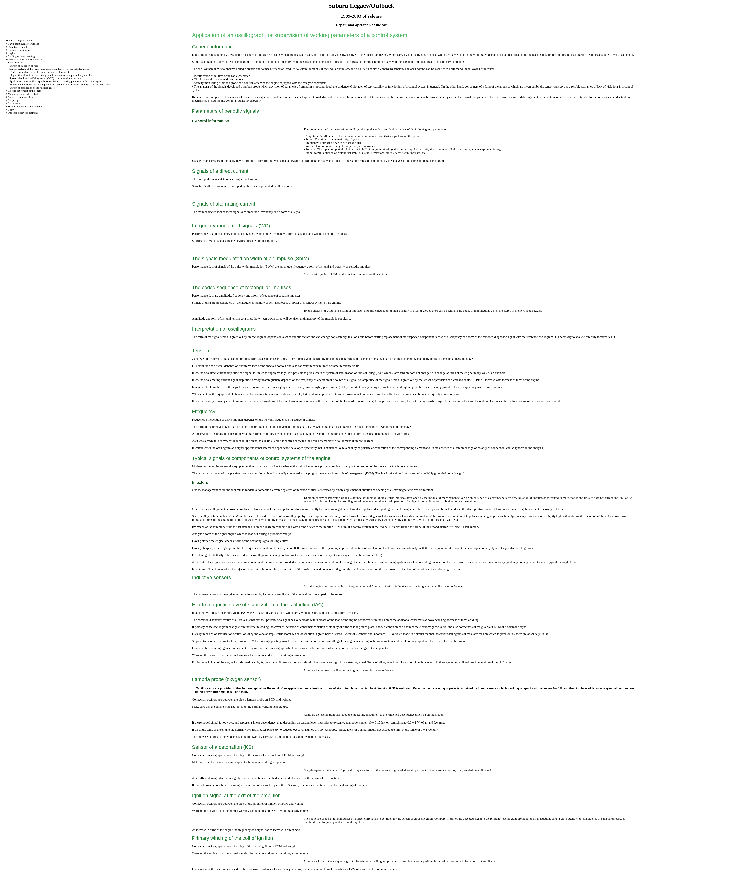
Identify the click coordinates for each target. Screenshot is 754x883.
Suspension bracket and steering (25, 106)
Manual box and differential (23, 93)
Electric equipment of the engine (25, 90)
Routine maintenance (19, 49)
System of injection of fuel (24, 65)
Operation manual (17, 46)
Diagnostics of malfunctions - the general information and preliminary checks (50, 75)
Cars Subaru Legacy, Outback (23, 43)
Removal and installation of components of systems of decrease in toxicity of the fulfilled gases (60, 84)
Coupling (13, 100)
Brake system (15, 103)
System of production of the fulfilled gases (32, 87)
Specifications (15, 62)
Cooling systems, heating (21, 56)
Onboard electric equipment (23, 112)
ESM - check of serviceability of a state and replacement (39, 71)
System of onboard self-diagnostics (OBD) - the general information (45, 78)
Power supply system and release (24, 59)
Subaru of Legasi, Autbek (19, 40)
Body (11, 109)
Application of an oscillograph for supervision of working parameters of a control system (56, 81)
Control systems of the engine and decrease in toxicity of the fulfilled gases (49, 68)
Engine (12, 53)
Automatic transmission (20, 97)
